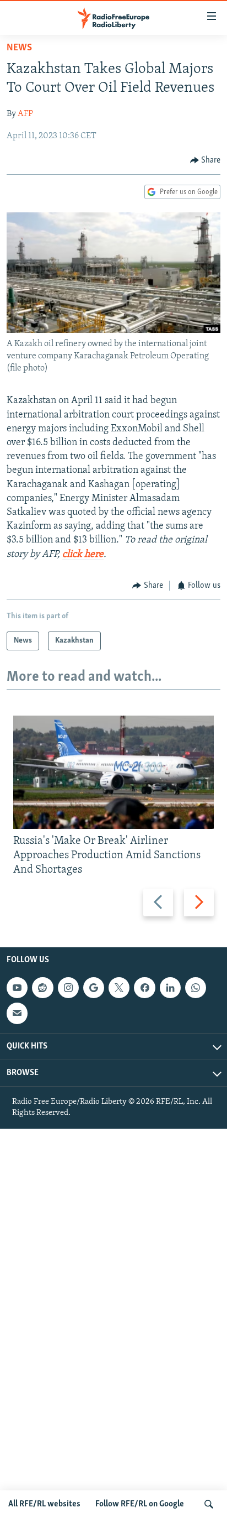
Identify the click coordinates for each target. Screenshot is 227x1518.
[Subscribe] (17, 1013)
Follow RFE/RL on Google (139, 1504)
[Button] (205, 160)
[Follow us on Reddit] (42, 987)
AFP (25, 113)
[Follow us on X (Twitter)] (119, 987)
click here (83, 555)
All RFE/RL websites (44, 1504)
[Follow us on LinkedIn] (170, 987)
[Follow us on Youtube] (17, 987)
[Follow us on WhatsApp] (195, 987)
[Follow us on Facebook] (144, 987)
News (19, 48)
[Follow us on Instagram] (68, 987)
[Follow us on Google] (93, 987)
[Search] (208, 1504)
